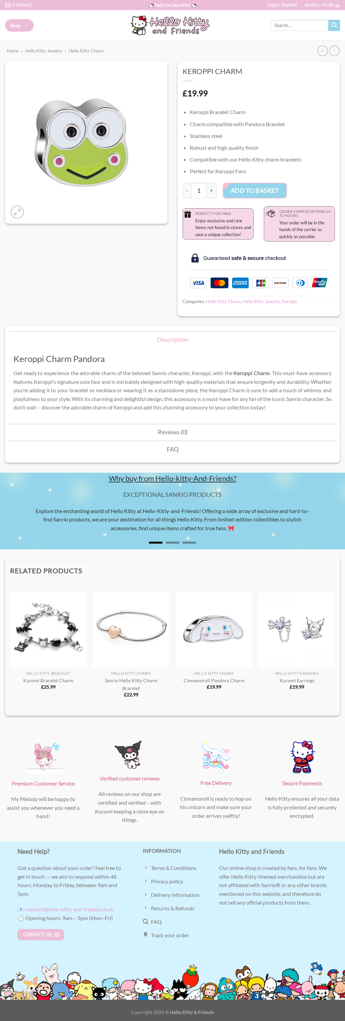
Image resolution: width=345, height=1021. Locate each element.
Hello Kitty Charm (86, 50)
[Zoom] (17, 212)
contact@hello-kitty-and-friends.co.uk (69, 909)
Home (13, 50)
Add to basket (255, 190)
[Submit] (334, 25)
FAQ (173, 449)
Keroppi (289, 301)
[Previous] (15, 520)
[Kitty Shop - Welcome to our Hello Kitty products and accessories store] (172, 25)
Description (172, 339)
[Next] (329, 520)
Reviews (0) (173, 432)
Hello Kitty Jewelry (43, 50)
